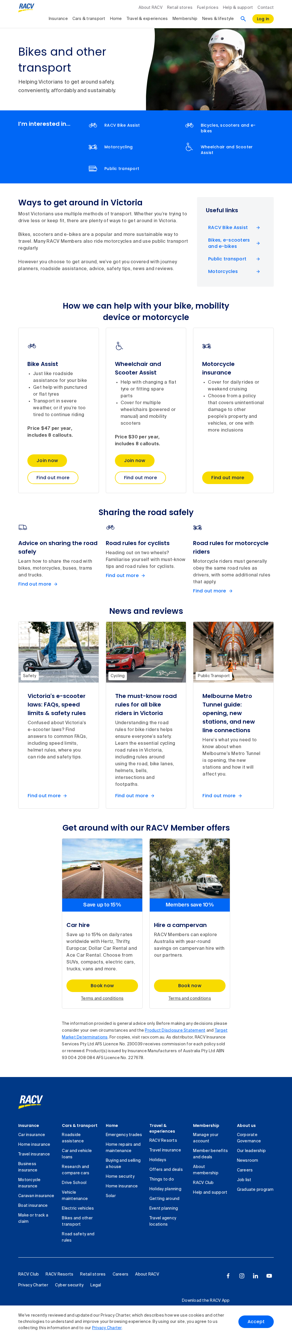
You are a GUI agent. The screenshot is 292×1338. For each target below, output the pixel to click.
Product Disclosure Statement (175, 1031)
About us (246, 1125)
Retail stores (179, 8)
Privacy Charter (107, 1328)
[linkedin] (255, 1275)
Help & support (238, 8)
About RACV (151, 8)
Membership (185, 19)
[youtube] (269, 1275)
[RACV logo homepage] (26, 8)
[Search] (243, 18)
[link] (37, 1102)
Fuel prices (207, 8)
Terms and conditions (102, 999)
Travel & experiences (147, 19)
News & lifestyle (218, 19)
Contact (265, 8)
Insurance (58, 19)
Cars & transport (89, 19)
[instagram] (241, 1275)
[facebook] (228, 1275)
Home (116, 19)
